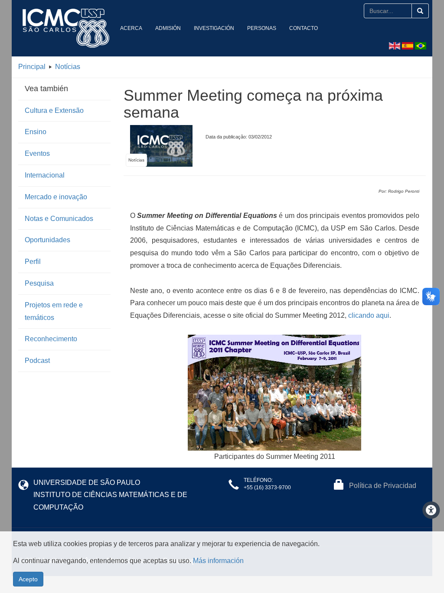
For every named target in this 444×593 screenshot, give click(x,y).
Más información (218, 560)
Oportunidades (47, 240)
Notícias (67, 66)
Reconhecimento (51, 339)
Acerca (131, 28)
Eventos (37, 153)
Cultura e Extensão (54, 110)
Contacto (303, 28)
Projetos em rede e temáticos (54, 311)
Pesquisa (39, 283)
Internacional (45, 175)
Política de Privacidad (382, 485)
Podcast (37, 360)
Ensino (35, 131)
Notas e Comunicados (59, 218)
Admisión (168, 28)
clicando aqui (368, 315)
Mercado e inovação (56, 197)
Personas (261, 28)
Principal (32, 66)
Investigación (214, 28)
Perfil (33, 261)
